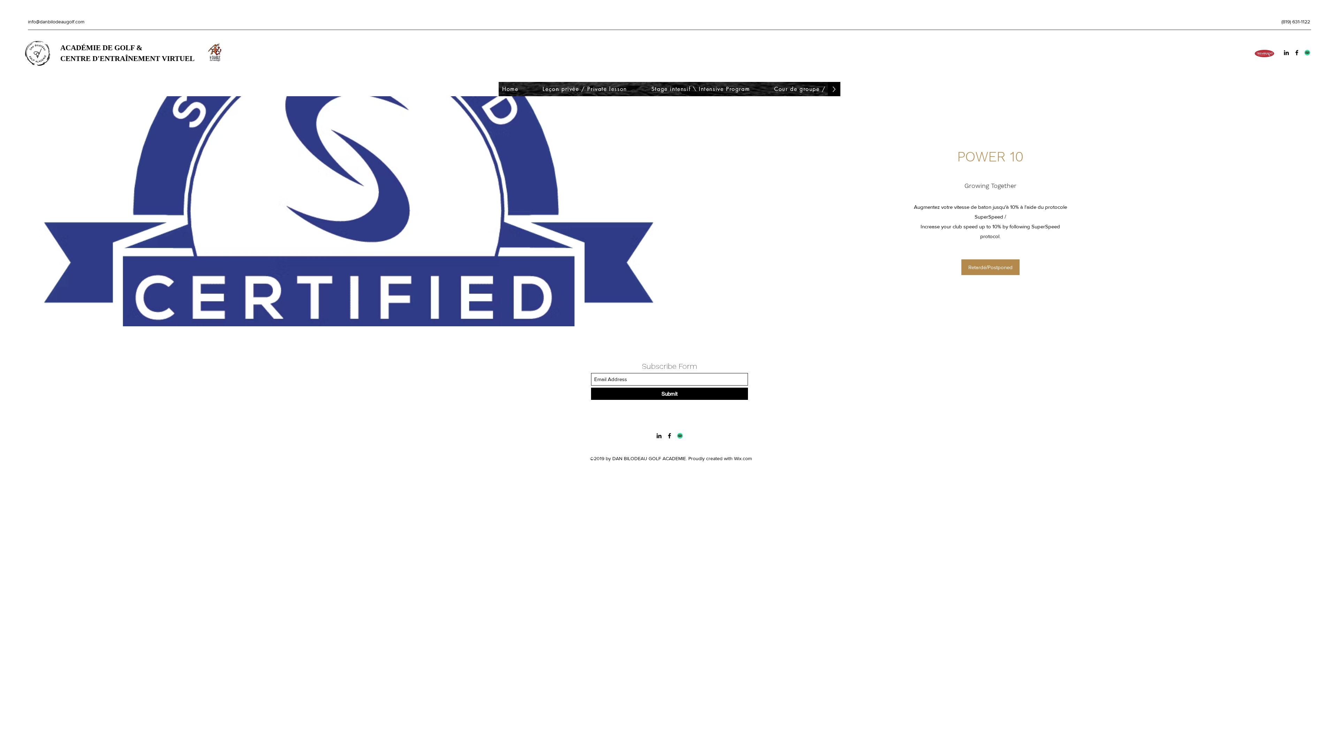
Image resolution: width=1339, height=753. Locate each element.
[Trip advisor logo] (1307, 52)
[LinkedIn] (1286, 52)
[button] (990, 267)
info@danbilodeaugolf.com (56, 21)
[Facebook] (1296, 52)
